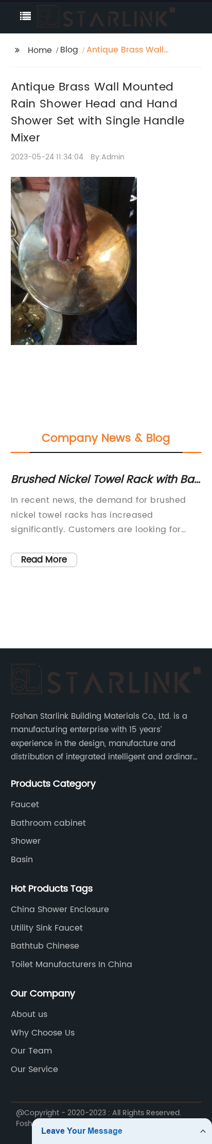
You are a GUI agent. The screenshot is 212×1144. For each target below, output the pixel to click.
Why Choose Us (43, 1033)
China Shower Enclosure (60, 909)
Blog (69, 50)
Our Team (31, 1051)
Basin (22, 860)
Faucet (25, 804)
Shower (26, 841)
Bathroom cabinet (48, 823)
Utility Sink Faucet (47, 928)
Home (40, 50)
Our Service (34, 1069)
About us (29, 1014)
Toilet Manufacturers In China (71, 964)
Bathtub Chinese (45, 946)
